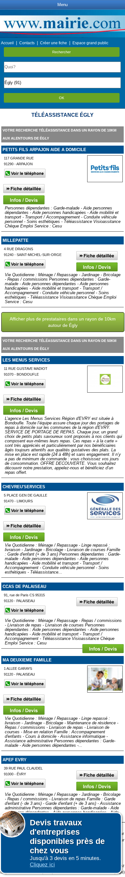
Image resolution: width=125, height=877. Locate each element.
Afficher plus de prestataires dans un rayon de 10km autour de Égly (63, 322)
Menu (62, 4)
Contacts (27, 43)
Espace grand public (90, 43)
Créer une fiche (53, 43)
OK (61, 98)
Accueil (7, 43)
